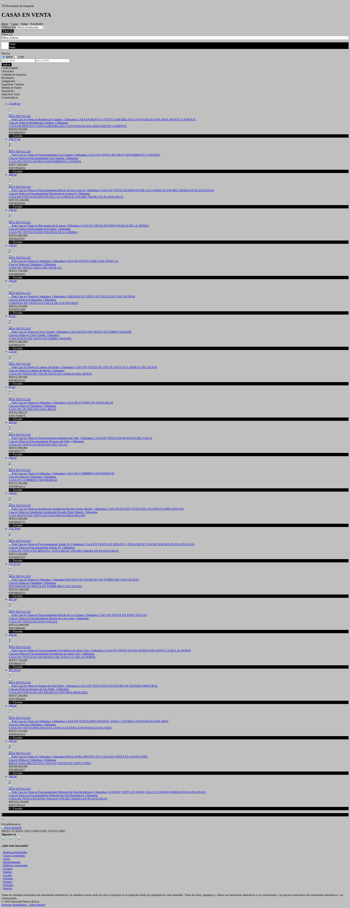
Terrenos (8, 885)
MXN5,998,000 (18, 451)
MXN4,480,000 (18, 239)
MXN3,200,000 (18, 486)
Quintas (7, 881)
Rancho (7, 888)
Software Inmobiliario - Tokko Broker (23, 904)
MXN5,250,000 (18, 734)
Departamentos (11, 862)
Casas (14, 23)
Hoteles (7, 872)
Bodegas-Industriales (15, 852)
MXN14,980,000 (19, 628)
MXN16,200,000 (19, 203)
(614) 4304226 (13, 827)
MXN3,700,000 (18, 663)
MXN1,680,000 (18, 345)
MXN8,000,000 (18, 770)
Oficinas (8, 878)
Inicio (4, 23)
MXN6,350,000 (18, 132)
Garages (8, 868)
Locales (7, 875)
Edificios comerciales (15, 865)
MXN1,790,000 (18, 274)
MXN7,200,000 (18, 699)
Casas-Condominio (14, 855)
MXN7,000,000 (18, 168)
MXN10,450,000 (19, 805)
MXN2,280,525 (18, 416)
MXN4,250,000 (18, 309)
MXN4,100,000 (18, 380)
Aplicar (6, 64)
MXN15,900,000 (19, 593)
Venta (24, 23)
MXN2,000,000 (18, 522)
